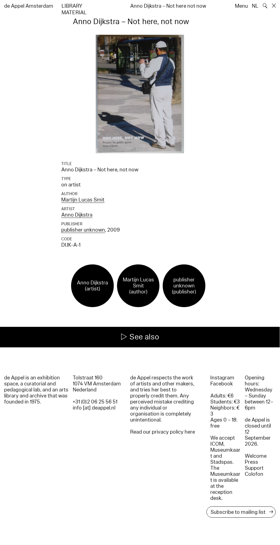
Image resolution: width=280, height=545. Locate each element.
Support (254, 468)
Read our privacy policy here (162, 432)
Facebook (221, 383)
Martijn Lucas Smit (82, 199)
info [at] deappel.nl (94, 407)
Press (251, 462)
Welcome (256, 456)
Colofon (254, 474)
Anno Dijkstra (76, 214)
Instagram (222, 377)
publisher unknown (83, 229)
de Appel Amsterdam (28, 6)
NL (255, 6)
